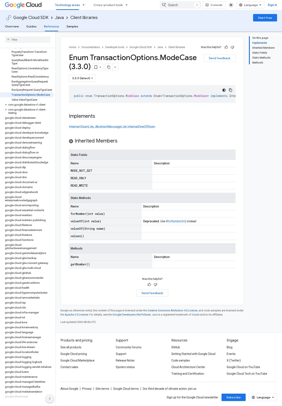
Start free (265, 18)
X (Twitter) (234, 360)
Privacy (87, 388)
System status (125, 367)
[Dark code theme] (224, 90)
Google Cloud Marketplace (77, 360)
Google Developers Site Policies (132, 314)
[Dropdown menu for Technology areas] (85, 5)
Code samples (180, 360)
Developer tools (114, 47)
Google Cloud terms (126, 388)
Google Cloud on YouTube (243, 367)
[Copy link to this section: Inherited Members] (121, 141)
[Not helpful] (232, 47)
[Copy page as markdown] (109, 67)
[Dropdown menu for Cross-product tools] (128, 5)
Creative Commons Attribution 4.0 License (172, 310)
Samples (72, 26)
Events (231, 353)
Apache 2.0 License (76, 314)
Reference (51, 26)
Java (59, 17)
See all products (70, 347)
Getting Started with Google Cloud (193, 353)
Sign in (272, 5)
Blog (229, 347)
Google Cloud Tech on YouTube (247, 373)
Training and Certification (187, 373)
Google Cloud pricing (73, 353)
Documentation (91, 47)
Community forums (128, 347)
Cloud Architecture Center (188, 367)
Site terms (102, 388)
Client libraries (84, 17)
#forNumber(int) (176, 221)
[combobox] (180, 5)
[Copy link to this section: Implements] (99, 116)
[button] (27, 104)
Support (121, 353)
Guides (31, 26)
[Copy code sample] (230, 90)
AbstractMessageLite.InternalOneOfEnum (125, 127)
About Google (69, 388)
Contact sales (69, 367)
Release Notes (125, 360)
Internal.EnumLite (81, 127)
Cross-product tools (108, 5)
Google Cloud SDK (31, 17)
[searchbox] (28, 39)
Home (72, 47)
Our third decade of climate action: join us (169, 388)
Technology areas (67, 5)
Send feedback (219, 58)
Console (216, 5)
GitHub (175, 347)
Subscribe (233, 397)
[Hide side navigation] (50, 398)
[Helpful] (226, 47)
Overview (12, 26)
